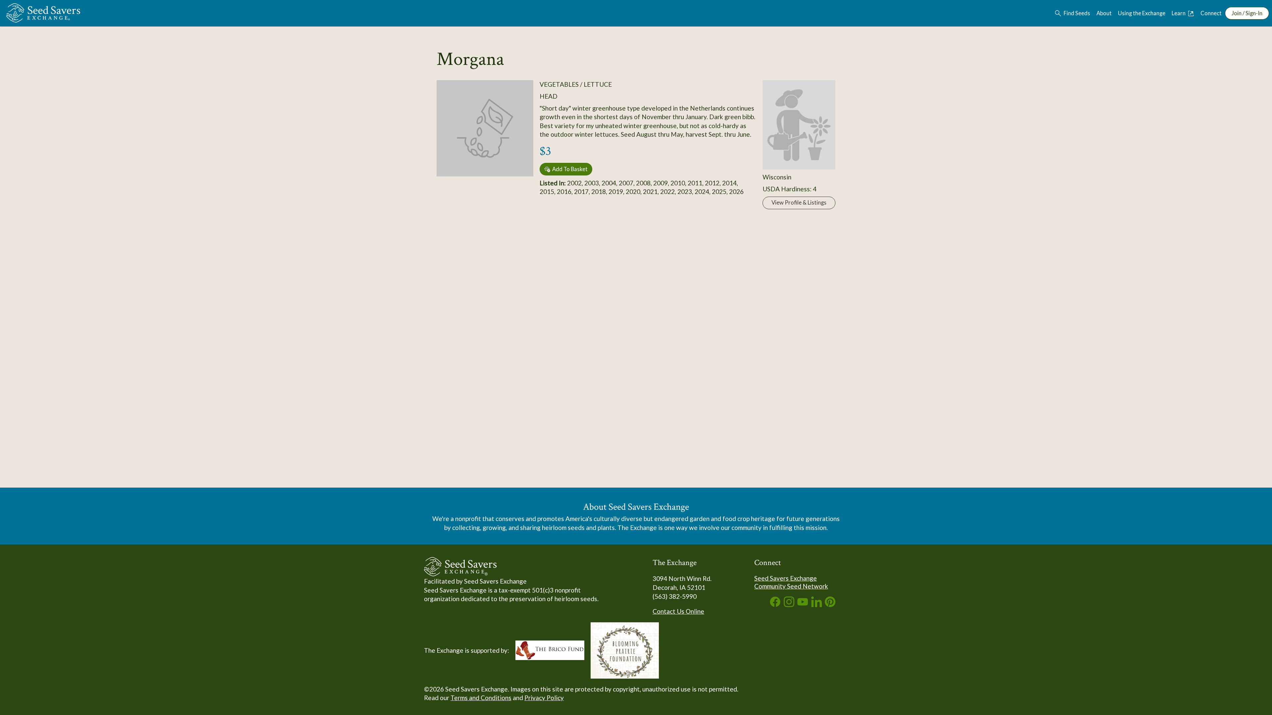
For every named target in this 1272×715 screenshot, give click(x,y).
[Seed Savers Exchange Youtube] (802, 604)
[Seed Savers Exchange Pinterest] (830, 604)
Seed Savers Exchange (785, 578)
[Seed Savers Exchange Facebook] (775, 604)
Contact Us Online (678, 611)
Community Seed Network (791, 586)
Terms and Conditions (480, 697)
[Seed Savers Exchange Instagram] (789, 604)
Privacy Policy (544, 697)
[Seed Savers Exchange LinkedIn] (816, 604)
